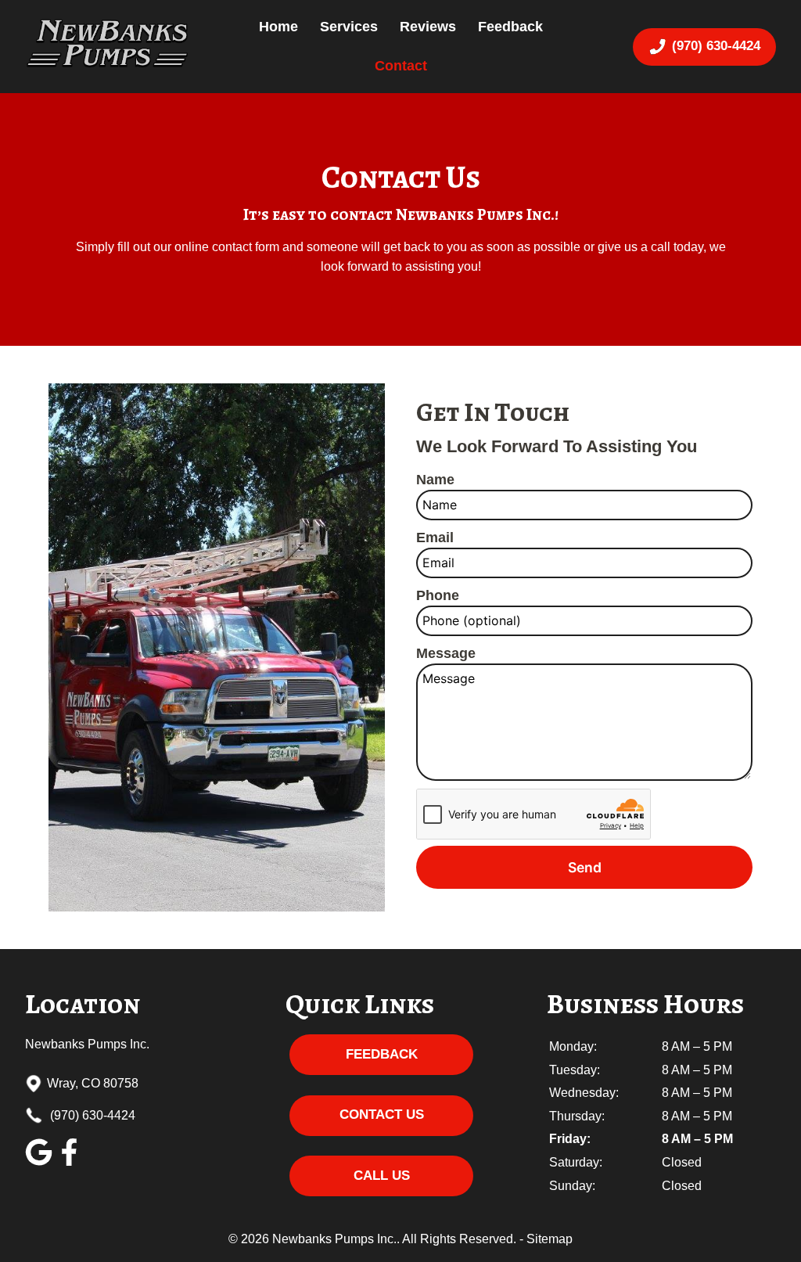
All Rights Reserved (457, 1239)
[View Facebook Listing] (69, 1161)
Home (278, 26)
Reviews (428, 26)
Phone (437, 595)
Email (435, 537)
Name (435, 479)
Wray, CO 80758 (92, 1083)
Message (446, 653)
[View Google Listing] (38, 1161)
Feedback (510, 26)
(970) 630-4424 (91, 1115)
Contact (401, 66)
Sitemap (549, 1239)
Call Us (382, 1175)
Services (349, 26)
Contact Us (381, 1114)
